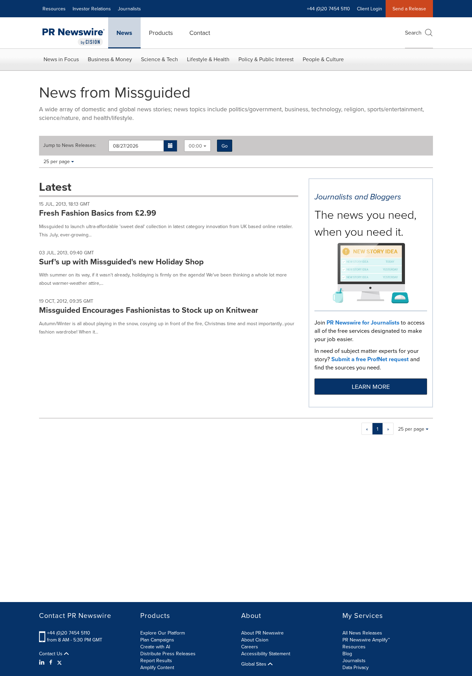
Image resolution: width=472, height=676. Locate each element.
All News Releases (362, 632)
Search (413, 32)
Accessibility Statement (265, 653)
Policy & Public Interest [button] (266, 59)
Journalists (129, 8)
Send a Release (409, 8)
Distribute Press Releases (168, 653)
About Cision (254, 639)
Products (161, 32)
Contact (199, 32)
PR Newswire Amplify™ (366, 639)
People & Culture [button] (323, 59)
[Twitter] (59, 662)
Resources (54, 8)
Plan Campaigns (157, 639)
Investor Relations (92, 8)
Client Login (369, 8)
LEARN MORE (371, 386)
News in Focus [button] (61, 59)
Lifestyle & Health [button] (208, 59)
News (124, 32)
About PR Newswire (262, 632)
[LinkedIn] (42, 662)
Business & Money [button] (110, 59)
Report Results (156, 660)
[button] (170, 146)
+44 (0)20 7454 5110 (68, 632)
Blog (347, 653)
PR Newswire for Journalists (363, 322)
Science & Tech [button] (159, 59)
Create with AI (155, 646)
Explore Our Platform (162, 632)
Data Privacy (355, 667)
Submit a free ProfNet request (370, 359)
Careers (249, 646)
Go (224, 145)
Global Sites (254, 663)
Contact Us (51, 653)
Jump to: (69, 145)
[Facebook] (51, 662)
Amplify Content (157, 667)
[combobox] (197, 146)
